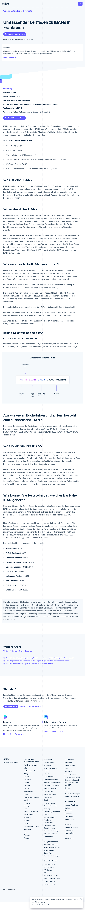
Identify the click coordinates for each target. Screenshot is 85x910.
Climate (26, 782)
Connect (27, 785)
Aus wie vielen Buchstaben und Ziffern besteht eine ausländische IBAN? (30, 104)
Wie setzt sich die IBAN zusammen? (16, 100)
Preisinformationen (31, 765)
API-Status (48, 870)
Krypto (26, 788)
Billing (26, 774)
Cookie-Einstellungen (72, 794)
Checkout (27, 780)
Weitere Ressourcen (72, 797)
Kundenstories (70, 765)
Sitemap (68, 791)
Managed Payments (31, 812)
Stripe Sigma (28, 829)
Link (25, 809)
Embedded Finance (51, 780)
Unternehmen (49, 762)
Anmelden (69, 838)
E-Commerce (49, 777)
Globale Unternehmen (52, 785)
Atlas (25, 768)
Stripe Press (69, 814)
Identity (26, 800)
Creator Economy (50, 806)
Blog (66, 768)
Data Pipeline (28, 791)
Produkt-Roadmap (71, 805)
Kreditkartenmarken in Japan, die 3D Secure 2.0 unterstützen (29, 664)
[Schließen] (81, 899)
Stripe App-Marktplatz (52, 847)
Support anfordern (71, 827)
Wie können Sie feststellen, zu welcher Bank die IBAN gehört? (26, 112)
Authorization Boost (31, 771)
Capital (26, 777)
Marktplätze (48, 791)
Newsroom (68, 811)
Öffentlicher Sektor (51, 834)
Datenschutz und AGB (72, 777)
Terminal (27, 835)
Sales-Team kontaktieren (29, 706)
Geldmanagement (50, 794)
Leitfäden (68, 762)
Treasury (27, 838)
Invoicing (27, 803)
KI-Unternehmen (50, 803)
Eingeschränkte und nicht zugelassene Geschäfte (72, 782)
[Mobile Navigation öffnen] (80, 4)
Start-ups (47, 765)
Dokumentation (49, 864)
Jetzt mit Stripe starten (14, 34)
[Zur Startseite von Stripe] (6, 759)
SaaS (46, 800)
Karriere (67, 808)
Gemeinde (68, 771)
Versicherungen (49, 817)
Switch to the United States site (44, 905)
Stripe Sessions (70, 774)
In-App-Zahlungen (50, 788)
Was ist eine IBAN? (10, 92)
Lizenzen (68, 788)
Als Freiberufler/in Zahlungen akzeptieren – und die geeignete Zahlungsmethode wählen (40, 658)
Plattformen (48, 797)
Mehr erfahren (8, 57)
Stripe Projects (49, 881)
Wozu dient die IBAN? (11, 96)
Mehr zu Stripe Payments (13, 734)
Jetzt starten (10, 706)
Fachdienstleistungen (52, 831)
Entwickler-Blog (49, 884)
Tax (25, 832)
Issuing (26, 806)
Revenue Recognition (31, 826)
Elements (27, 794)
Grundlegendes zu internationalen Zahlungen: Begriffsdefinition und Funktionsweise (38, 661)
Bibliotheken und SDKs (52, 878)
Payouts (27, 820)
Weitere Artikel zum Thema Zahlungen (18, 651)
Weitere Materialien (11, 11)
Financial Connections (31, 797)
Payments (27, 11)
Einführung (7, 89)
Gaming (47, 809)
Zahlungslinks (29, 815)
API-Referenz (49, 867)
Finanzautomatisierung (52, 782)
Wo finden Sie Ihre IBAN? (12, 108)
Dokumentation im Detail (54, 731)
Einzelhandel (48, 837)
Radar (26, 823)
